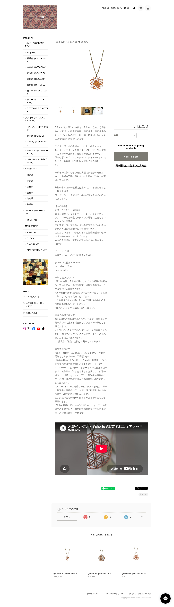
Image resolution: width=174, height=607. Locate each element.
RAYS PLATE (33, 244)
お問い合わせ (32, 313)
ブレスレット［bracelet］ (37, 160)
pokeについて (32, 297)
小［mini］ (32, 52)
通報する (143, 494)
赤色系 (30, 181)
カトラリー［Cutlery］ (37, 92)
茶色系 (30, 187)
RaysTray (32, 232)
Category (116, 8)
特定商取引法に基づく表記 (35, 304)
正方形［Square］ (36, 73)
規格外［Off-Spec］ (37, 85)
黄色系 (30, 193)
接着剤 (30, 204)
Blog (127, 8)
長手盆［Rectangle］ (36, 60)
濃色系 (30, 175)
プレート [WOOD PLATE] (35, 212)
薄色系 (30, 198)
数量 (116, 135)
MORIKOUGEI (31, 226)
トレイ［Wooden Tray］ (34, 44)
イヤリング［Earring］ (37, 143)
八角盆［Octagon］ (37, 67)
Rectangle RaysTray (37, 109)
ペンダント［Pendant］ (37, 128)
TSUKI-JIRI (32, 220)
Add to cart (131, 156)
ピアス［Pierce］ (36, 136)
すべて (67, 517)
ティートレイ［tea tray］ (37, 101)
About (105, 8)
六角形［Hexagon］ (37, 79)
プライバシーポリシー (114, 594)
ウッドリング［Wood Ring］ (37, 152)
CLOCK (30, 238)
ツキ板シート (31, 169)
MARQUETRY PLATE (37, 250)
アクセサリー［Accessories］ (35, 119)
